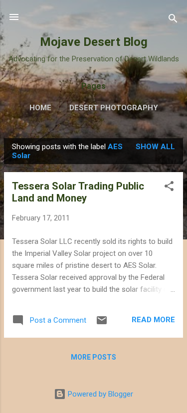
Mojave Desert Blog (94, 42)
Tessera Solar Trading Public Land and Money (78, 192)
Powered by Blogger (99, 394)
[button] (169, 188)
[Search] (173, 20)
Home (40, 107)
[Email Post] (102, 323)
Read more (153, 319)
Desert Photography (113, 107)
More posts (93, 357)
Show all (155, 146)
